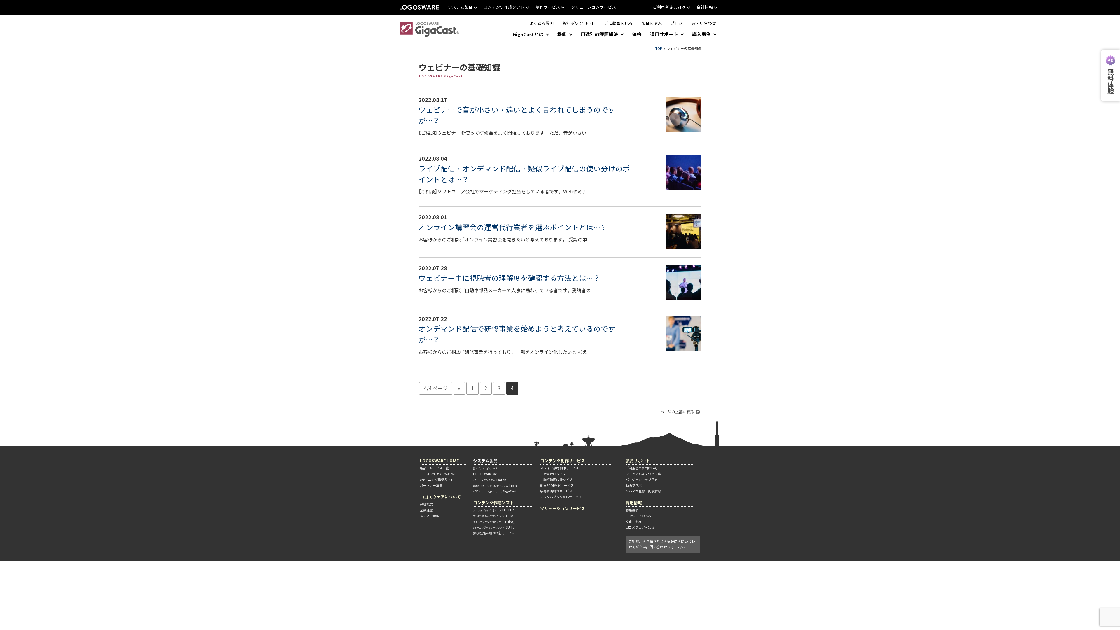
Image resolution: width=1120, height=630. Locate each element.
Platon (489, 480)
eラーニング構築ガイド (437, 480)
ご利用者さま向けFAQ (642, 468)
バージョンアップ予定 (642, 480)
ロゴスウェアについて (440, 496)
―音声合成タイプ (553, 474)
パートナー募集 (431, 486)
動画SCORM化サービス (557, 486)
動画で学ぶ (634, 486)
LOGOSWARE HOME (439, 460)
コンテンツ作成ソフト (493, 502)
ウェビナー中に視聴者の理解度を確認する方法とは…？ (509, 278)
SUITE (493, 527)
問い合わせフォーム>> (668, 547)
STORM (493, 516)
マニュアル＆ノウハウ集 (643, 474)
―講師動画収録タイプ (556, 480)
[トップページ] (429, 29)
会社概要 (426, 504)
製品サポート (638, 460)
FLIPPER (493, 510)
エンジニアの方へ (638, 516)
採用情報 (634, 502)
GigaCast (495, 491)
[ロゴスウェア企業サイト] (419, 7)
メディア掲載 (429, 516)
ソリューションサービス (562, 508)
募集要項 (632, 510)
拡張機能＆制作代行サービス (494, 533)
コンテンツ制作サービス (562, 460)
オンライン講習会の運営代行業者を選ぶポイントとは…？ (513, 227)
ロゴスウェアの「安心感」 (438, 474)
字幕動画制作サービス (556, 491)
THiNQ (494, 522)
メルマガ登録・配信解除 (643, 491)
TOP (658, 48)
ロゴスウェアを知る (640, 527)
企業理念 (426, 510)
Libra (495, 486)
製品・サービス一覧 (434, 468)
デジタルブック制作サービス (561, 497)
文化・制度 (634, 522)
